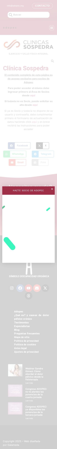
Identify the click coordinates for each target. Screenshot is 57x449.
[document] (28, 224)
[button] (52, 189)
